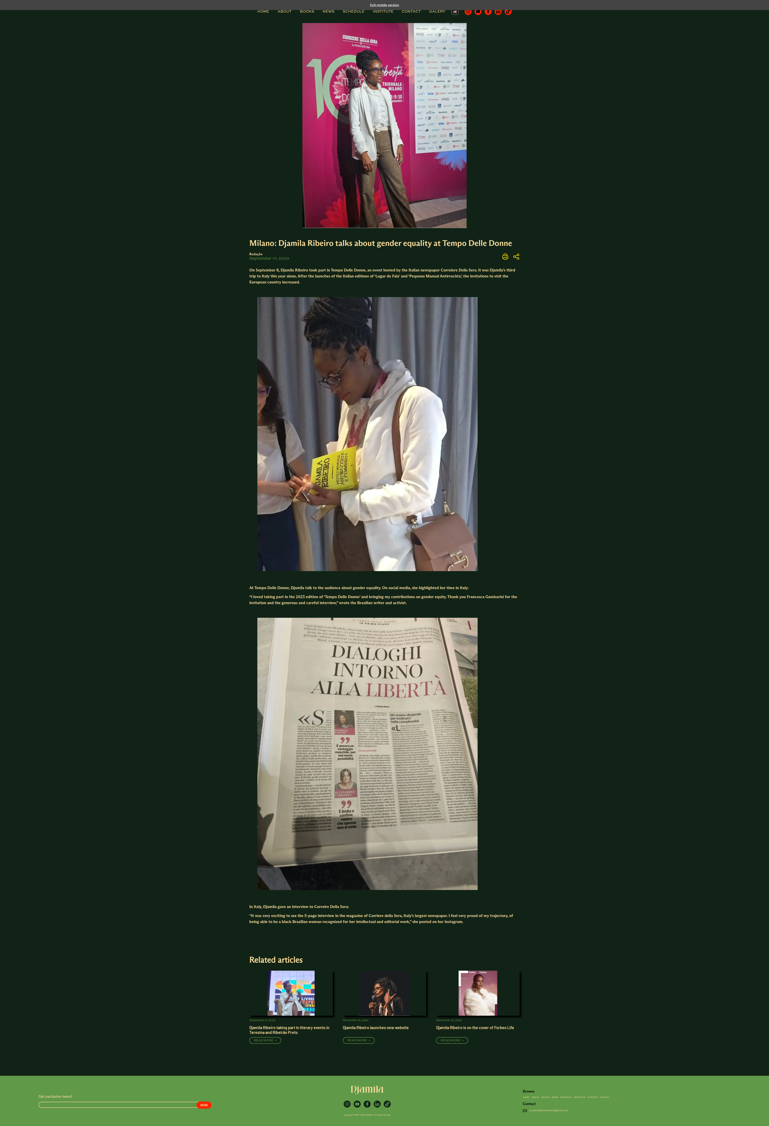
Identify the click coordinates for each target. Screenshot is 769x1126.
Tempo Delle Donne (348, 270)
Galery (437, 11)
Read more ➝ (265, 1040)
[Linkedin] (498, 11)
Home (263, 11)
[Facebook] (488, 11)
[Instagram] (468, 11)
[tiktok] (508, 11)
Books (307, 11)
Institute (383, 11)
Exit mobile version (384, 5)
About (285, 11)
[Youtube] (478, 11)
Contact (411, 11)
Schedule (353, 11)
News (328, 11)
